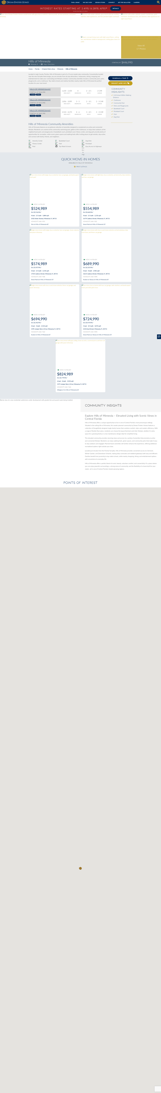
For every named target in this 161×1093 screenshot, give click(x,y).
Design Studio (100, 2)
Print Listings (81, 166)
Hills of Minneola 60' (40, 110)
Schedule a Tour (119, 78)
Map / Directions (49, 64)
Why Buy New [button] (87, 2)
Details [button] (116, 8)
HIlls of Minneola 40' (40, 89)
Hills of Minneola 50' (40, 100)
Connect (111, 2)
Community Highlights (118, 90)
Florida (37, 69)
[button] (80, 868)
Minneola (60, 69)
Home (31, 69)
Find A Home (75, 2)
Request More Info (119, 83)
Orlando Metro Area (48, 69)
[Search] (158, 2)
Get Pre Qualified (124, 2)
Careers (137, 2)
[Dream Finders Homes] (15, 2)
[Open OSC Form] (159, 336)
